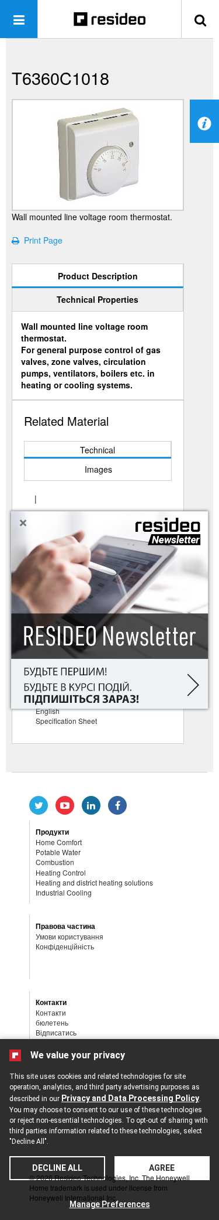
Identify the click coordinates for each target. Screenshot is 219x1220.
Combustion (55, 862)
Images (98, 469)
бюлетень (52, 1022)
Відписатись (56, 1032)
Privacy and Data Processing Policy (130, 1098)
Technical (97, 450)
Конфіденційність (65, 946)
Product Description (98, 276)
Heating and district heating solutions (94, 882)
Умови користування (69, 936)
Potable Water (58, 852)
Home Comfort (59, 842)
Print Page (40, 240)
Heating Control (61, 872)
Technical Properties (97, 299)
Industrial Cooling (64, 892)
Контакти (51, 1012)
